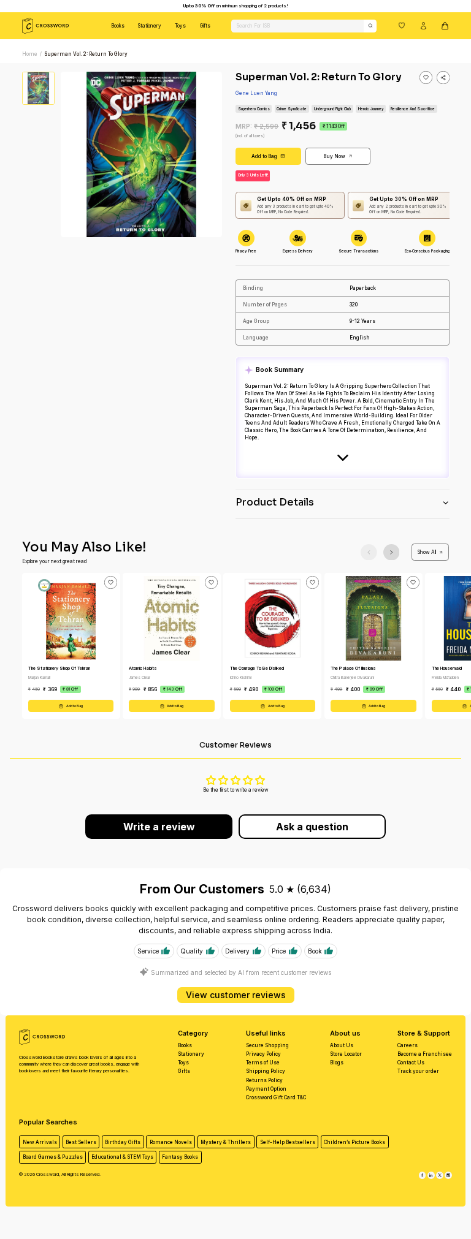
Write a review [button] (159, 826)
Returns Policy (264, 1080)
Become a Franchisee (424, 1054)
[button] (401, 25)
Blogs (336, 1062)
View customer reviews (236, 995)
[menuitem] (117, 25)
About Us (341, 1045)
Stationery (149, 26)
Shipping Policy (265, 1071)
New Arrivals (40, 1142)
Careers (407, 1045)
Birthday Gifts (122, 1142)
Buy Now (334, 156)
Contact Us (410, 1062)
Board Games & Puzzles (53, 1157)
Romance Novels (171, 1142)
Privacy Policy (263, 1054)
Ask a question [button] (312, 826)
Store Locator (346, 1054)
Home (29, 54)
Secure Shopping (267, 1045)
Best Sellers (81, 1142)
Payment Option (266, 1089)
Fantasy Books (180, 1157)
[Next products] (391, 552)
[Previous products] (369, 552)
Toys (180, 26)
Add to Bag (264, 156)
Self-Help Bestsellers (287, 1142)
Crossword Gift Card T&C (276, 1097)
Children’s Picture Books (354, 1142)
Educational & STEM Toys (122, 1157)
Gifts (205, 26)
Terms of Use (263, 1062)
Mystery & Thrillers (226, 1142)
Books (117, 26)
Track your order (418, 1071)
